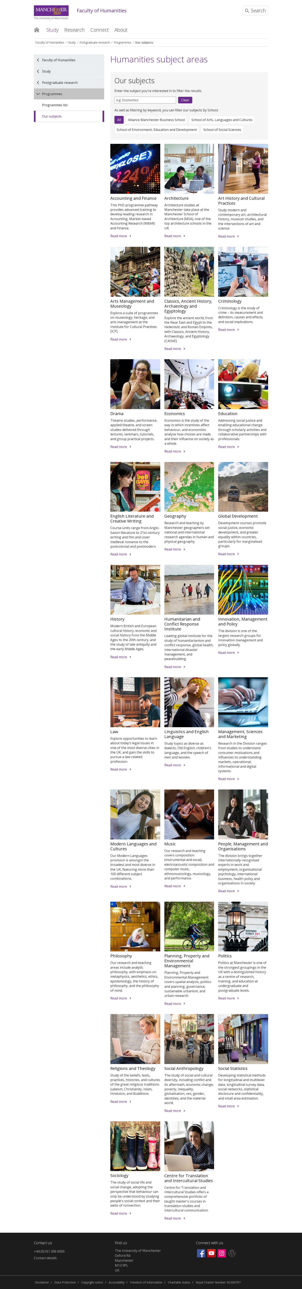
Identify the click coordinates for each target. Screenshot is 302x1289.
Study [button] (52, 29)
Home (36, 29)
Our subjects (144, 42)
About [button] (120, 29)
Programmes (122, 42)
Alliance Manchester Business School (156, 120)
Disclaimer (42, 1282)
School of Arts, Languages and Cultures (221, 120)
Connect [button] (99, 29)
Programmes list (55, 105)
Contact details (45, 1258)
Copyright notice (92, 1282)
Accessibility (116, 1282)
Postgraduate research (95, 42)
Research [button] (74, 29)
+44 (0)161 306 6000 (49, 1251)
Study (72, 42)
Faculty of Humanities (102, 11)
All (119, 120)
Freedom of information (146, 1282)
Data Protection (65, 1282)
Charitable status (179, 1282)
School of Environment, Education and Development (157, 129)
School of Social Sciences (222, 129)
